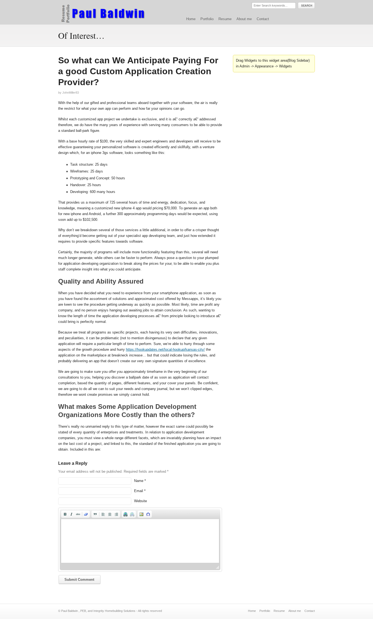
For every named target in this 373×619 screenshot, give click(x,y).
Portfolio (207, 19)
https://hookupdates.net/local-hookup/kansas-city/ (165, 349)
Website (140, 501)
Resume (225, 19)
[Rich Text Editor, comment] (140, 541)
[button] (65, 514)
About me (244, 19)
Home (191, 19)
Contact (263, 19)
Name (138, 481)
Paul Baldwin (108, 12)
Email (138, 491)
